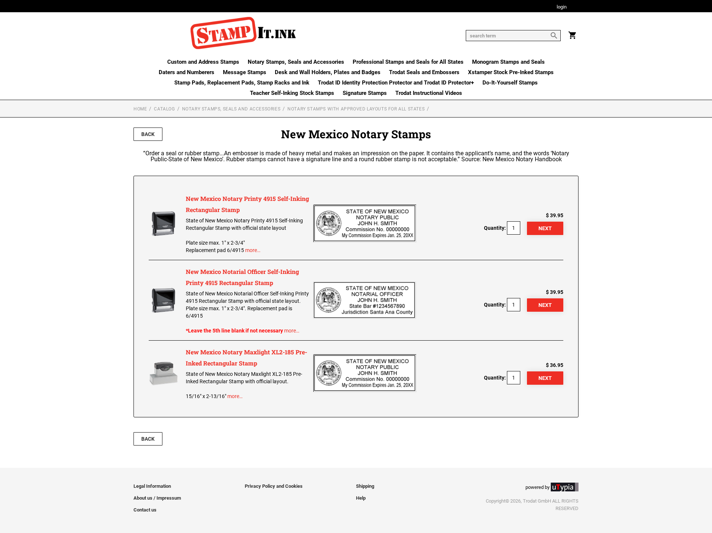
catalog (164, 109)
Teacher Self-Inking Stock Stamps (292, 93)
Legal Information (152, 486)
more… (252, 250)
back (148, 134)
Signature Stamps (365, 93)
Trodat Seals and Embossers (424, 72)
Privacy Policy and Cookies (274, 486)
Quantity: (495, 228)
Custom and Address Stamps (203, 62)
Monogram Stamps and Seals (508, 62)
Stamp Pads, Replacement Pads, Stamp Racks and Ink (241, 82)
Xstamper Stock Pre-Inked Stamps (511, 72)
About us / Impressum (157, 498)
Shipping (365, 486)
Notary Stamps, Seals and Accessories (296, 62)
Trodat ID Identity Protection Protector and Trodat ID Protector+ (396, 82)
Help (361, 498)
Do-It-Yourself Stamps (510, 82)
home (140, 109)
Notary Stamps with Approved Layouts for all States (356, 109)
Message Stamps (244, 72)
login (562, 7)
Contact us (145, 510)
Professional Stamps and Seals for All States (408, 62)
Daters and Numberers (186, 72)
